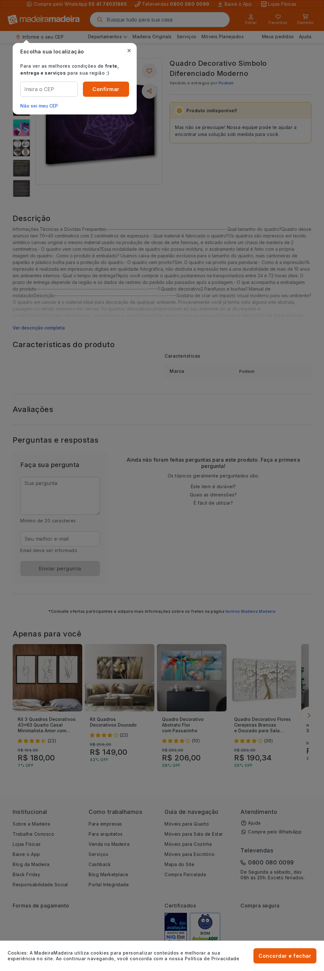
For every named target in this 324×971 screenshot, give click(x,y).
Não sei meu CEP (39, 105)
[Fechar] (129, 50)
